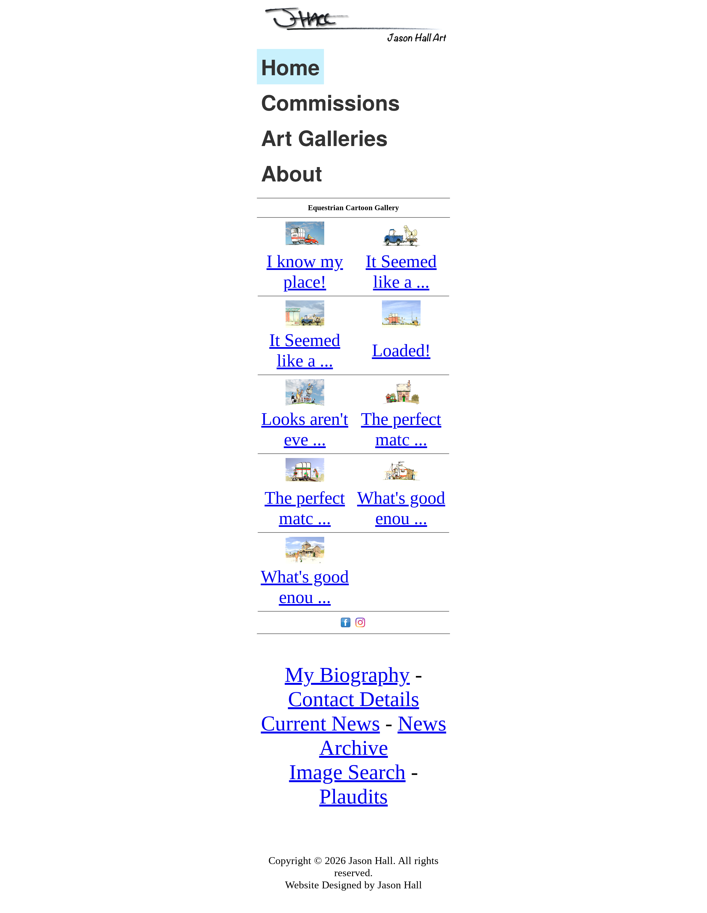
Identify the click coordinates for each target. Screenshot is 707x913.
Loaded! (401, 350)
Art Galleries (324, 137)
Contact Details (353, 699)
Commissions (330, 102)
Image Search (347, 772)
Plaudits (353, 796)
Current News (320, 723)
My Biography (347, 674)
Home (290, 66)
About (291, 173)
